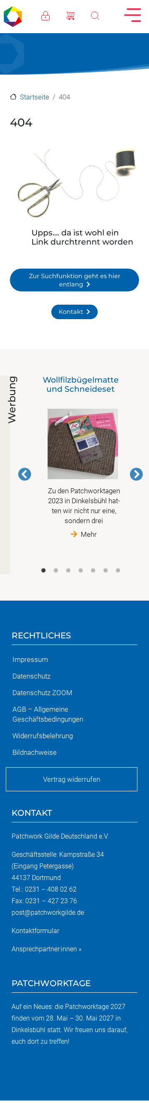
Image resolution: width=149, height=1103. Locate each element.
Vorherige (25, 474)
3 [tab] (68, 571)
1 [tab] (43, 571)
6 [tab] (105, 571)
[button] (74, 185)
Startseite (34, 97)
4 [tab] (81, 571)
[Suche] (103, 15)
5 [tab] (93, 571)
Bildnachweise (34, 752)
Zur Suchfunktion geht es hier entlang (74, 280)
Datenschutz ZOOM (42, 692)
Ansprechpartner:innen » (47, 949)
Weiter (136, 474)
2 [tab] (56, 571)
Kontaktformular (35, 931)
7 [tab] (118, 571)
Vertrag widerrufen (71, 779)
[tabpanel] (80, 457)
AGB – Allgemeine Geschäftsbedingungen (47, 714)
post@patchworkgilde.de (48, 912)
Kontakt (71, 311)
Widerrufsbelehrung (42, 736)
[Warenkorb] (78, 15)
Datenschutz (31, 676)
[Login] (53, 15)
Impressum (30, 659)
